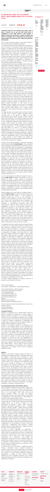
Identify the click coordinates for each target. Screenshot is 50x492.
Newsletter (35, 477)
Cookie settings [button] (28, 489)
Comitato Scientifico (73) (12, 476)
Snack (18, 475)
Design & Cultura (3, 476)
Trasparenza (27, 484)
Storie (18, 476)
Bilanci (26, 483)
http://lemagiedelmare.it (14, 275)
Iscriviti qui (34, 479)
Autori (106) (11, 479)
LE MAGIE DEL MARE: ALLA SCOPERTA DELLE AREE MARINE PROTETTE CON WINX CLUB (16, 16)
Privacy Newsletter (27, 480)
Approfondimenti (20, 473)
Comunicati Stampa (28, 11)
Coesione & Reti (4, 478)
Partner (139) (11, 481)
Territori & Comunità (3, 480)
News (18, 479)
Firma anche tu (42, 481)
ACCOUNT (40, 5)
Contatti (34, 471)
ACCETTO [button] (21, 489)
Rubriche (18, 478)
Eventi (42, 471)
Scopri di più (41, 70)
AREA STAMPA (35, 5)
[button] (5, 5)
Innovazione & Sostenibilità (4, 474)
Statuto (26, 481)
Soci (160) (11, 478)
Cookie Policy (27, 476)
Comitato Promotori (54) (12, 474)
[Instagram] (22, 25)
